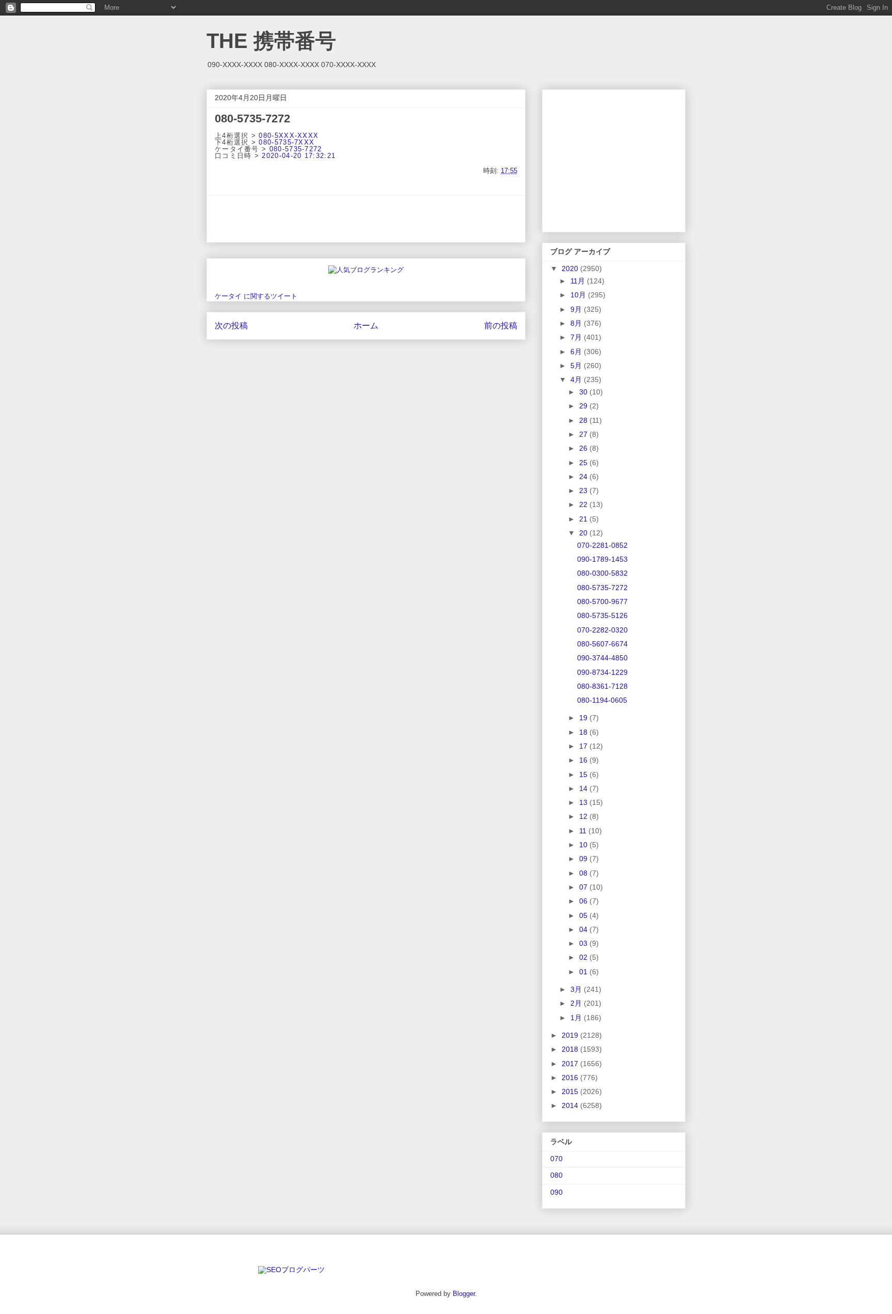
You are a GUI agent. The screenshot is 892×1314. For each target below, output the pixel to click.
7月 (577, 337)
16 (584, 760)
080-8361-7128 (602, 686)
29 (584, 406)
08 (584, 873)
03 (584, 943)
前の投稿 (500, 325)
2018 (571, 1049)
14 (584, 788)
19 (584, 718)
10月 (579, 295)
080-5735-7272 (295, 149)
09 (584, 858)
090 (556, 1192)
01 (584, 972)
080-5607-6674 (602, 644)
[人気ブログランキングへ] (366, 270)
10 (584, 845)
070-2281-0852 (602, 545)
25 (584, 462)
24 (584, 476)
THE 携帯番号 (271, 40)
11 (583, 831)
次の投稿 (231, 325)
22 (584, 504)
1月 (577, 1018)
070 (556, 1158)
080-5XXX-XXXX (288, 135)
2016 (571, 1077)
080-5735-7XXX (286, 142)
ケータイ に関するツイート (256, 296)
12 (584, 816)
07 (584, 887)
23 (584, 490)
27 (584, 434)
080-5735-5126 (602, 615)
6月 (577, 351)
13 (584, 802)
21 (584, 519)
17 (584, 746)
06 (584, 901)
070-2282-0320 (602, 630)
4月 (577, 379)
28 (584, 420)
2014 (571, 1105)
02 (584, 957)
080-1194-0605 (602, 700)
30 (584, 392)
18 (584, 732)
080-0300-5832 (602, 573)
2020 (571, 268)
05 (584, 915)
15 (584, 774)
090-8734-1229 (602, 672)
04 (584, 929)
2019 (571, 1035)
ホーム (366, 325)
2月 (577, 1003)
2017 (571, 1063)
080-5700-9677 (602, 601)
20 (584, 533)
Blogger (464, 1293)
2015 (571, 1091)
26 (584, 448)
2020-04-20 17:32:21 (299, 156)
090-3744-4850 (602, 658)
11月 (578, 281)
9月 (577, 309)
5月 (577, 365)
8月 (577, 323)
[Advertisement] (366, 218)
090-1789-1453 (602, 559)
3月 (577, 989)
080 (556, 1175)
